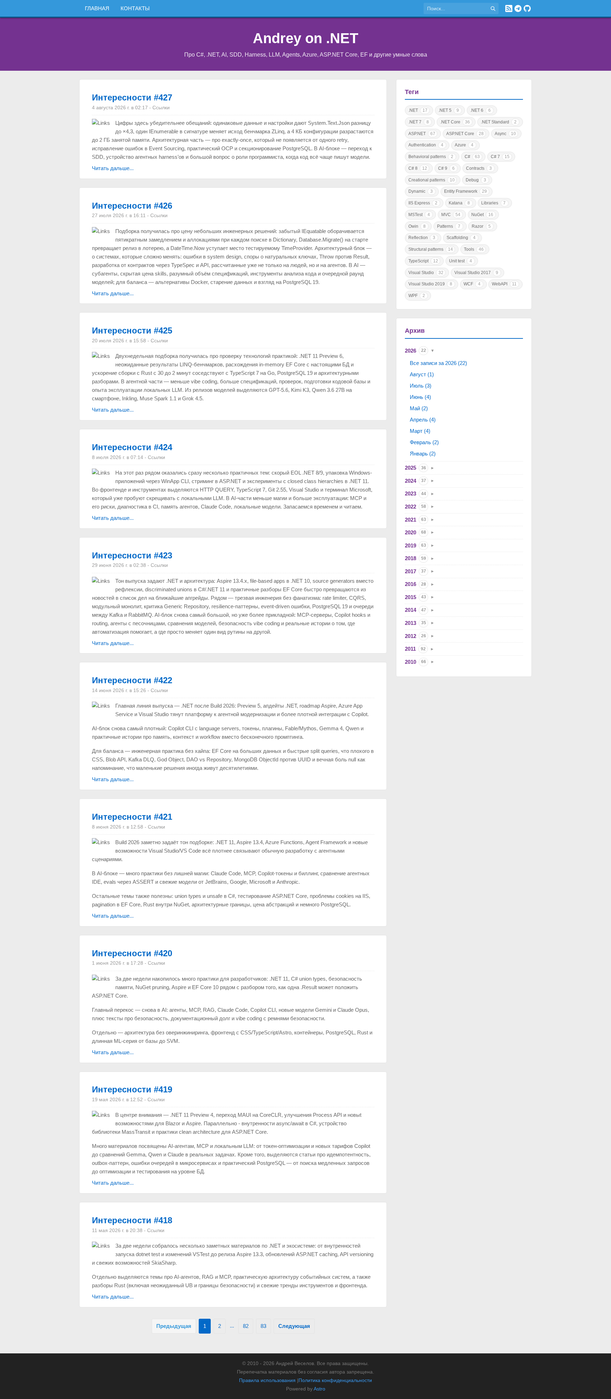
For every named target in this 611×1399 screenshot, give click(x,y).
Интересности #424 (132, 447)
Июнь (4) (420, 397)
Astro (319, 1389)
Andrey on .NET (305, 38)
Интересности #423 (132, 555)
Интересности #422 (132, 680)
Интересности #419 (132, 1089)
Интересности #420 (132, 953)
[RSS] (508, 8)
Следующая (294, 1326)
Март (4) (420, 431)
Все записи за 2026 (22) (438, 363)
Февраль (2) (424, 442)
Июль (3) (420, 386)
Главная (97, 8)
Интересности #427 (132, 97)
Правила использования (267, 1380)
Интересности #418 (132, 1220)
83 (263, 1326)
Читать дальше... (113, 168)
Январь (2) (423, 454)
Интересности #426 (132, 205)
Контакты (135, 8)
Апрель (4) (423, 420)
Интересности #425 (132, 330)
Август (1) (422, 374)
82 (246, 1326)
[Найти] (493, 8)
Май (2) (419, 408)
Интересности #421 (132, 817)
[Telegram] (518, 8)
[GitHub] (527, 8)
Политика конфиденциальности (335, 1380)
